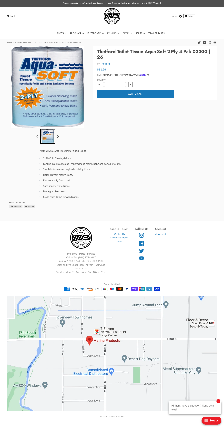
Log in (174, 16)
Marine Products (116, 416)
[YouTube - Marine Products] (215, 43)
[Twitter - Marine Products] (199, 43)
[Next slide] (58, 136)
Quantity (101, 80)
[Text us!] (211, 421)
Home (9, 43)
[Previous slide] (37, 136)
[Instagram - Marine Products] (210, 43)
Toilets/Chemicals (23, 43)
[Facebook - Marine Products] (204, 43)
